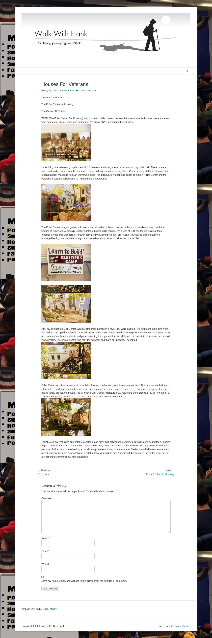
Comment (46, 498)
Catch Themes (182, 626)
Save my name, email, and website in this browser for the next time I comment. (84, 580)
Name (45, 538)
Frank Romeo (67, 90)
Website (45, 564)
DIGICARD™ (50, 609)
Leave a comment (87, 90)
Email (45, 551)
